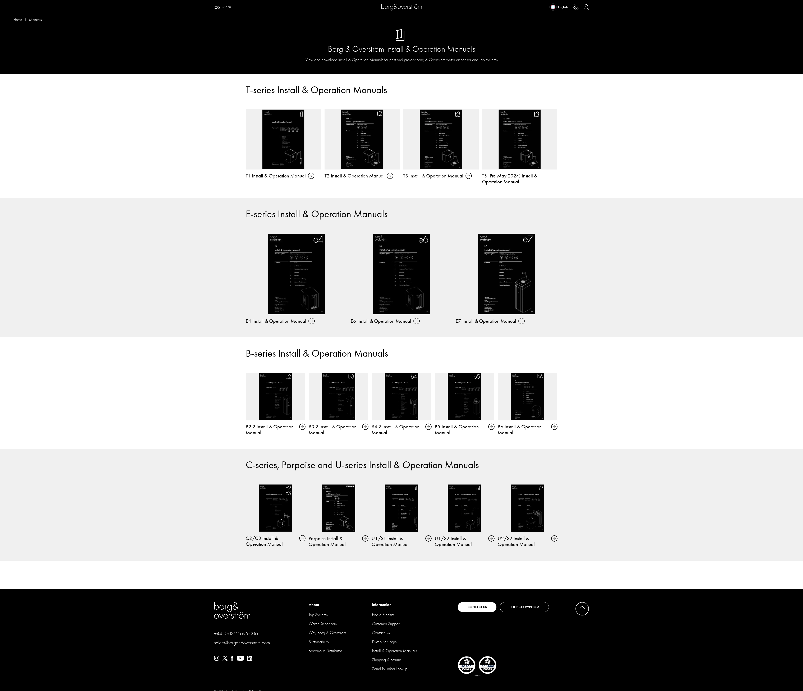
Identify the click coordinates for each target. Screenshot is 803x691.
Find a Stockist (383, 614)
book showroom (524, 607)
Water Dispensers (323, 623)
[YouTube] (240, 659)
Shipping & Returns (387, 659)
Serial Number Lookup (389, 668)
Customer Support (386, 623)
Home (17, 20)
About (314, 604)
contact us (477, 607)
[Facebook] (232, 659)
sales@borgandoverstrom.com (242, 643)
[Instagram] (216, 659)
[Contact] (576, 7)
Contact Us (381, 632)
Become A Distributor (325, 650)
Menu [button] (226, 7)
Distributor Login (384, 641)
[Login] (586, 7)
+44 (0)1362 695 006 (236, 633)
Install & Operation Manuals (394, 650)
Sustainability (319, 641)
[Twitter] (225, 659)
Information (381, 604)
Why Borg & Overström (327, 632)
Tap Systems (318, 614)
